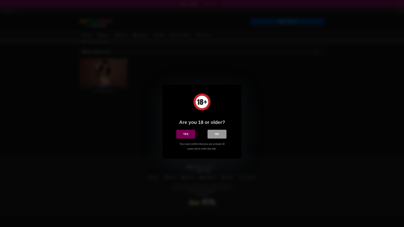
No (217, 134)
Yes (185, 134)
